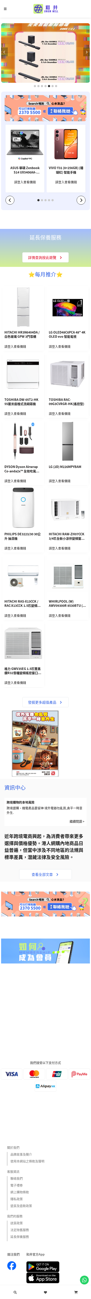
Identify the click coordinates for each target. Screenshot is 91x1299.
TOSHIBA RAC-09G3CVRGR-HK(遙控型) (66, 402)
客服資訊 (13, 1171)
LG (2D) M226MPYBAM (65, 467)
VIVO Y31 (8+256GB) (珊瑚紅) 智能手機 (66, 170)
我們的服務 (15, 1216)
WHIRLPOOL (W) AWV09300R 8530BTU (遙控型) (67, 604)
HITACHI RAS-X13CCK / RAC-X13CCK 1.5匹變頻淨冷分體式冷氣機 (22, 604)
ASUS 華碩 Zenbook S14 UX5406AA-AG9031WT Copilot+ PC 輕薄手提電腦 (25, 170)
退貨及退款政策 (21, 1205)
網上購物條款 (19, 1192)
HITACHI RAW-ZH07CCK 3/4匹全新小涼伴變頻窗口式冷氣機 (66, 536)
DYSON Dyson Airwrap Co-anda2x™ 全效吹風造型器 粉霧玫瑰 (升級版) (23, 469)
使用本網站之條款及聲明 (27, 1161)
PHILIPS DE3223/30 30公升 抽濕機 (22, 536)
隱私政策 (16, 1199)
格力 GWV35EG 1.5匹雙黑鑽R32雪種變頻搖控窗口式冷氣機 (22, 671)
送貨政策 (16, 1223)
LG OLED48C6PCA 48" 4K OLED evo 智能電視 (67, 334)
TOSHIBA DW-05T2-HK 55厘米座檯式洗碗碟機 (21, 402)
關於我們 (13, 1147)
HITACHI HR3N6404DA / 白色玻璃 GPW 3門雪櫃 (22, 334)
